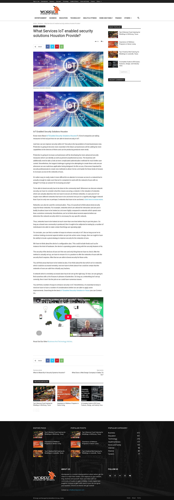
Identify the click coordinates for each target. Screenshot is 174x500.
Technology (65, 1)
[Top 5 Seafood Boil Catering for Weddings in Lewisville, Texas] (113, 54)
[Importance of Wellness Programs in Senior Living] (68, 393)
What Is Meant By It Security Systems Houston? (49, 373)
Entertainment (44, 1)
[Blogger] (110, 476)
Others (98, 1)
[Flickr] (120, 476)
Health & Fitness (74, 1)
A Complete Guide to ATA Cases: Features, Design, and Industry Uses (129, 63)
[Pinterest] (57, 47)
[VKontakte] (130, 476)
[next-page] (37, 410)
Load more (124, 72)
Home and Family (84, 1)
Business (52, 1)
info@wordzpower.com (76, 490)
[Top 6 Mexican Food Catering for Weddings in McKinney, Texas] (44, 393)
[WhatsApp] (62, 47)
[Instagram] (125, 476)
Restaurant (36, 400)
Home (35, 23)
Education (58, 1)
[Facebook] (48, 47)
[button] (138, 18)
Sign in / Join (36, 1)
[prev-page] (34, 410)
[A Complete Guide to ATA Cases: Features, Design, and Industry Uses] (92, 393)
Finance (93, 1)
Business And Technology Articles (60, 341)
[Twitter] (52, 47)
